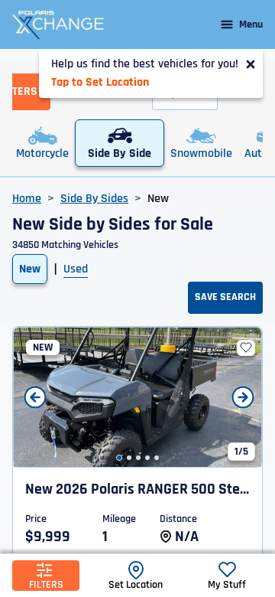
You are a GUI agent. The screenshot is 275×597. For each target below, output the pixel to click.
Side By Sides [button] (94, 199)
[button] (119, 458)
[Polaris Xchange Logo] (58, 24)
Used (75, 269)
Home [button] (26, 199)
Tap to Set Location (100, 82)
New (29, 269)
